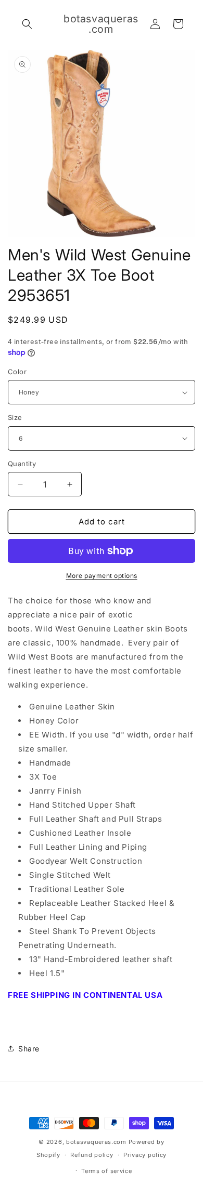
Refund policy (91, 1154)
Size (15, 417)
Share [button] (29, 1048)
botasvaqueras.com (96, 1141)
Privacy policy (145, 1154)
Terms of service (106, 1171)
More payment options (101, 575)
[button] (27, 23)
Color (17, 371)
